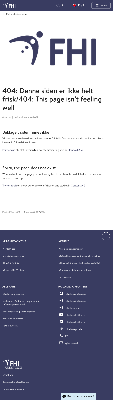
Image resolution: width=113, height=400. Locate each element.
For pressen (65, 277)
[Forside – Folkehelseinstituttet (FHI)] (9, 5)
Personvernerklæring (13, 388)
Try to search (9, 185)
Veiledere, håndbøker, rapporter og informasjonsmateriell (21, 302)
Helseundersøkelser (13, 318)
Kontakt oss (9, 248)
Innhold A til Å (10, 325)
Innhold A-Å (76, 150)
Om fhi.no (8, 374)
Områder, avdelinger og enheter (75, 269)
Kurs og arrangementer (71, 248)
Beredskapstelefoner (13, 255)
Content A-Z (78, 185)
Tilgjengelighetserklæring (16, 381)
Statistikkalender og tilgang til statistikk (79, 255)
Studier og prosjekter (14, 293)
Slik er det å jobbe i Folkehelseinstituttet (79, 262)
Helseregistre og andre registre (19, 311)
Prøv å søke (8, 150)
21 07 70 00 (13, 262)
